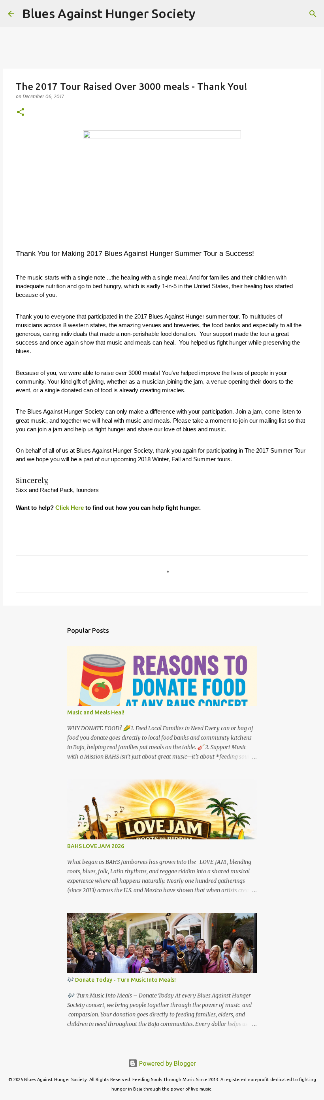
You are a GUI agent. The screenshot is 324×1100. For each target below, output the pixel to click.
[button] (20, 112)
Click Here (69, 508)
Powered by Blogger (167, 1063)
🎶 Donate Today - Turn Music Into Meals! (121, 980)
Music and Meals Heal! (95, 712)
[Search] (206, 13)
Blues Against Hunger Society (109, 13)
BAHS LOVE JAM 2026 (95, 846)
